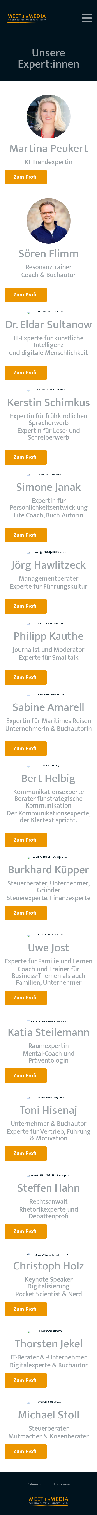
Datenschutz (36, 1484)
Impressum (62, 1484)
